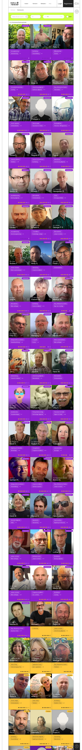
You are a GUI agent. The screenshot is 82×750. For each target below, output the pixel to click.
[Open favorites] (77, 12)
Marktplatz (43, 3)
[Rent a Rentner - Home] (14, 3)
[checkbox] (67, 17)
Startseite (13, 10)
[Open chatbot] (77, 746)
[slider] (47, 16)
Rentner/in (35, 3)
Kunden (26, 3)
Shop (50, 3)
